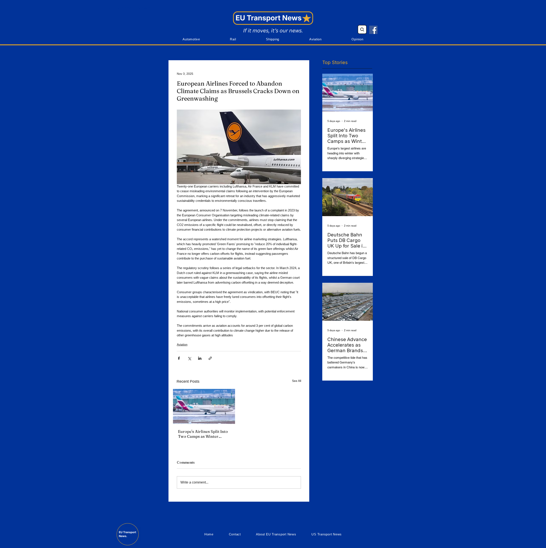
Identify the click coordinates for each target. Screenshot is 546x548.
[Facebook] (373, 30)
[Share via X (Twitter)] (189, 358)
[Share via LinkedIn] (200, 358)
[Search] (362, 29)
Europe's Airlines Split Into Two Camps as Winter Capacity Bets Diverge (203, 434)
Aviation (182, 344)
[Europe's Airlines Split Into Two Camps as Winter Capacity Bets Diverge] (204, 406)
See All (296, 380)
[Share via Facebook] (179, 358)
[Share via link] (210, 358)
